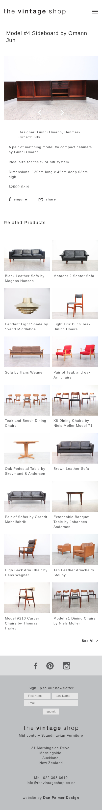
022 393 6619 (55, 778)
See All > (90, 641)
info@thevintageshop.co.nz (51, 783)
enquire (19, 199)
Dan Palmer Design (61, 798)
